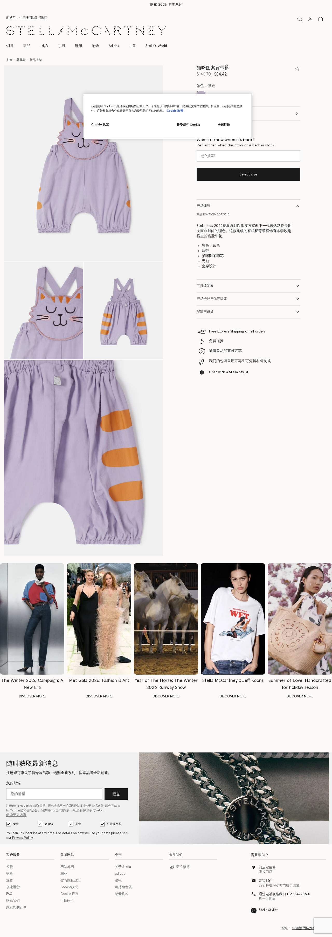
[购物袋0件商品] (320, 19)
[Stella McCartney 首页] (86, 30)
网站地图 (67, 867)
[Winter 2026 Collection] (32, 618)
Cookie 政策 (175, 110)
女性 (16, 824)
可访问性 (67, 900)
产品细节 (203, 206)
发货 (9, 867)
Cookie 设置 (69, 894)
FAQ (9, 894)
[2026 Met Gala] (99, 618)
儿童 (78, 824)
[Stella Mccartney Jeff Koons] (233, 618)
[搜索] (300, 19)
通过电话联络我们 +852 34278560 (284, 894)
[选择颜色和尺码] (297, 68)
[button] (83, 163)
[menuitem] (27, 46)
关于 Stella (123, 867)
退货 (9, 880)
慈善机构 (121, 894)
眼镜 (118, 880)
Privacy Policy (22, 838)
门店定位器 (267, 867)
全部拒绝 (224, 124)
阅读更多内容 (16, 815)
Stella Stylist (268, 910)
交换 (9, 873)
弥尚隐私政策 (70, 880)
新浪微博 (183, 867)
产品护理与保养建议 (212, 299)
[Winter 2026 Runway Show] (166, 618)
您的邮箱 (13, 783)
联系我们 (13, 900)
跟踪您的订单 (16, 907)
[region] (168, 116)
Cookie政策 (69, 887)
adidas (48, 824)
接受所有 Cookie (188, 124)
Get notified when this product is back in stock (235, 145)
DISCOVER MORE (32, 696)
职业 (63, 873)
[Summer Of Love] (300, 618)
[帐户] (310, 19)
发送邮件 (265, 881)
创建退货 (13, 887)
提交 (116, 794)
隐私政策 (98, 805)
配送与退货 (205, 312)
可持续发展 (205, 286)
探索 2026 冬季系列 (166, 4)
